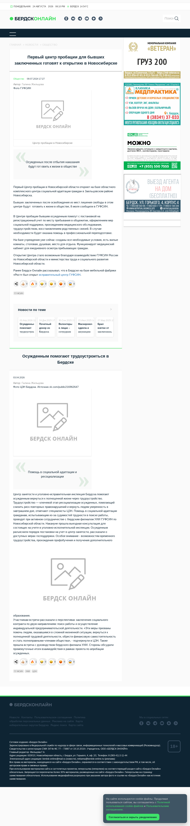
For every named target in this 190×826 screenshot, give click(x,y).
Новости (14, 717)
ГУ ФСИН (18, 293)
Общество (18, 79)
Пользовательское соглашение (53, 717)
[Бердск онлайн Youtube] (87, 19)
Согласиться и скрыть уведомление (133, 817)
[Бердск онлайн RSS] (101, 19)
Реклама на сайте (63, 721)
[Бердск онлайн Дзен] (94, 19)
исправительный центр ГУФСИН (60, 274)
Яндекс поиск (58, 725)
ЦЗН (34, 671)
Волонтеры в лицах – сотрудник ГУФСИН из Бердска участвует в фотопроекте (66, 336)
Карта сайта (76, 725)
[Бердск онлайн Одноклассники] (66, 19)
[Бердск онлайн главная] (30, 704)
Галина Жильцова (33, 84)
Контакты (26, 717)
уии (28, 671)
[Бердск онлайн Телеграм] (80, 19)
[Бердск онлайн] (32, 18)
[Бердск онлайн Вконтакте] (73, 19)
